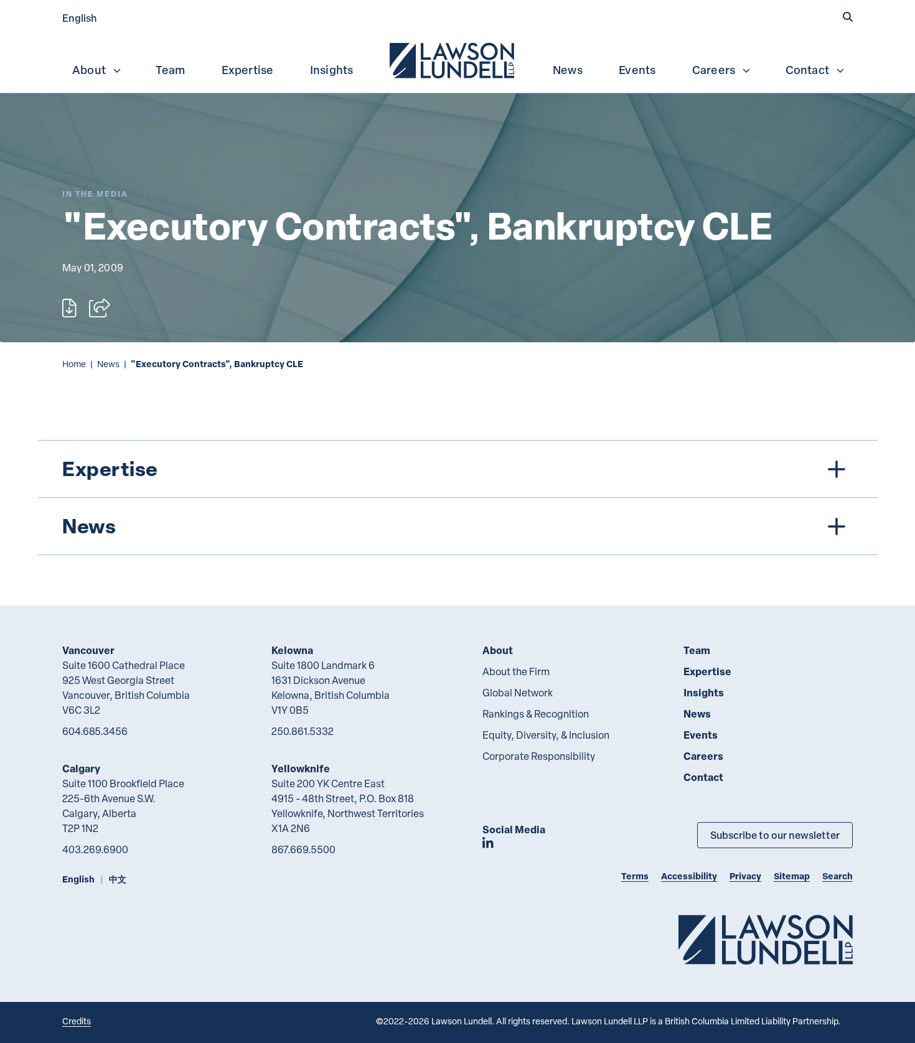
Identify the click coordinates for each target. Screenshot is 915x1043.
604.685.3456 (95, 731)
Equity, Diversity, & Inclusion (545, 735)
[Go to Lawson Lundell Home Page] (765, 939)
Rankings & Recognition (535, 714)
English (79, 18)
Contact (807, 70)
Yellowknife (300, 768)
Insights (332, 70)
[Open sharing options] (99, 308)
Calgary (81, 768)
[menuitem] (453, 59)
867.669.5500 (303, 849)
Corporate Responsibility (538, 756)
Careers (713, 70)
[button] (848, 16)
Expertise (248, 70)
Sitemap (792, 875)
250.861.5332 (302, 731)
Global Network (517, 692)
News (568, 70)
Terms (635, 875)
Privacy (745, 875)
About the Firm (516, 671)
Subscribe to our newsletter (775, 835)
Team (170, 70)
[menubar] (457, 59)
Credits (76, 1021)
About (89, 70)
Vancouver (88, 650)
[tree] (457, 497)
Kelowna (292, 650)
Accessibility (689, 875)
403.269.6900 (95, 849)
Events (637, 70)
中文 (117, 879)
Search (837, 875)
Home (74, 364)
